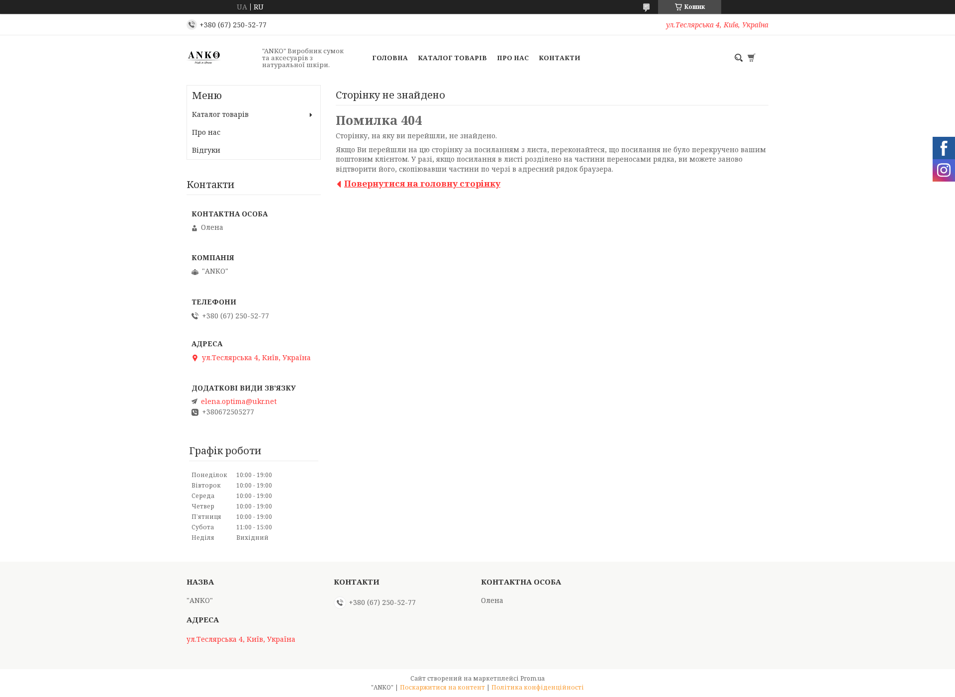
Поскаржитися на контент (442, 687)
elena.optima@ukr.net (239, 401)
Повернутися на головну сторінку (422, 183)
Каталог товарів (452, 57)
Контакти (559, 57)
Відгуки (206, 150)
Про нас (513, 57)
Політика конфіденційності (537, 687)
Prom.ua (532, 678)
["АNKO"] (221, 57)
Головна (390, 57)
